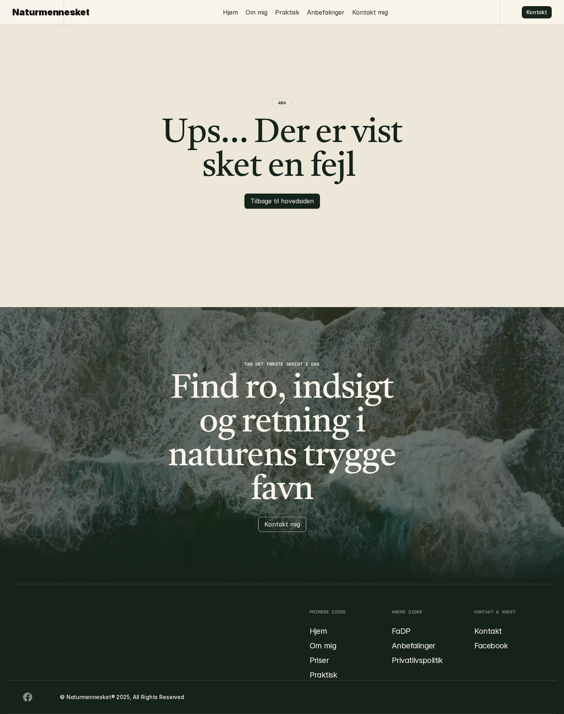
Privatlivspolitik (417, 660)
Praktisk (287, 12)
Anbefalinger (326, 12)
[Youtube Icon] (27, 697)
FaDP (401, 631)
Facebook (491, 645)
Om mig (256, 12)
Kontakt (488, 631)
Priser (319, 660)
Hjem (230, 12)
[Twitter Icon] (43, 697)
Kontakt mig (370, 12)
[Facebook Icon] (12, 697)
